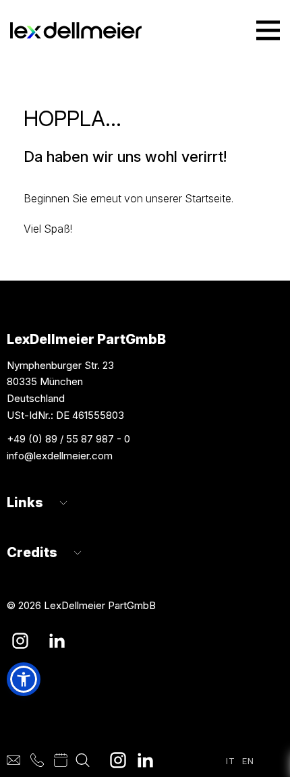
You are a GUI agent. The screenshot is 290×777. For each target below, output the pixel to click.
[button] (23, 679)
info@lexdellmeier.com (60, 455)
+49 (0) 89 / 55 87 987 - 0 (68, 438)
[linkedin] (145, 760)
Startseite (208, 198)
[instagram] (118, 760)
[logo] (76, 30)
